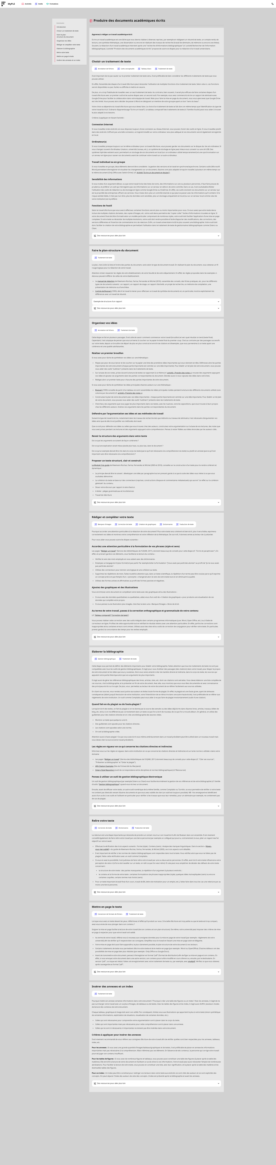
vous (97, 849)
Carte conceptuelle (127, 69)
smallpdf (191, 961)
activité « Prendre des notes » (179, 373)
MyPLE (11, 3)
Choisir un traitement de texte (67, 31)
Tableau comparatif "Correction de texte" (111, 615)
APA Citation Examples (104, 766)
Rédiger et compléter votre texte (68, 45)
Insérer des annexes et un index (68, 60)
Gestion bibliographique (107, 659)
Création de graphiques (147, 524)
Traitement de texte (165, 69)
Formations (54, 4)
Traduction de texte (187, 524)
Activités (28, 4)
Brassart (99, 390)
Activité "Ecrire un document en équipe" (153, 172)
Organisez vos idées (64, 41)
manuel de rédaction (106, 281)
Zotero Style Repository (104, 770)
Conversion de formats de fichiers (110, 914)
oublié (105, 849)
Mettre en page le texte (65, 56)
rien (101, 849)
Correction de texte (125, 524)
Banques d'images (104, 524)
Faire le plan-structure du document (65, 36)
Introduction (61, 27)
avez (209, 846)
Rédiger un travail (108, 551)
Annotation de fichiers (106, 69)
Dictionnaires (168, 524)
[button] (272, 3)
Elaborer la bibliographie (66, 49)
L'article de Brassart (103, 291)
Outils (40, 4)
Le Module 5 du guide (100, 465)
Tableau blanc (146, 69)
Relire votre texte (63, 52)
